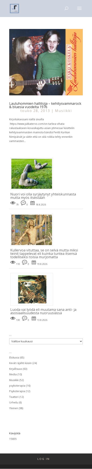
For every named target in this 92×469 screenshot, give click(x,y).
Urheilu (13, 402)
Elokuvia (14, 357)
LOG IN (43, 459)
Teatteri (14, 397)
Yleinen (13, 408)
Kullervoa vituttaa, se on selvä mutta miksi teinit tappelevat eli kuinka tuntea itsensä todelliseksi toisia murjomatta (44, 253)
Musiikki (63, 110)
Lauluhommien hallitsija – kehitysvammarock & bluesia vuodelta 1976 (45, 105)
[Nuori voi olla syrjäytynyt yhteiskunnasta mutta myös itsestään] (33, 190)
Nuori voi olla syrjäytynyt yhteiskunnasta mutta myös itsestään (43, 196)
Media (13, 374)
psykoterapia (17, 385)
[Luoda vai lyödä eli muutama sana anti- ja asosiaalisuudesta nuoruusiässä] (33, 305)
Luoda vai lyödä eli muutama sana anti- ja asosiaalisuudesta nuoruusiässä (43, 311)
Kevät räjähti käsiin (20, 363)
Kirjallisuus (15, 369)
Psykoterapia (17, 391)
